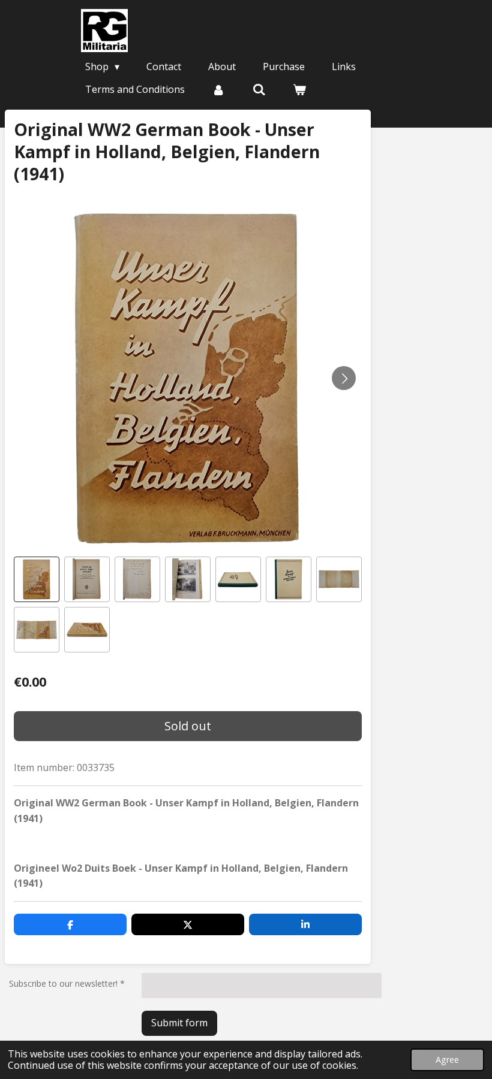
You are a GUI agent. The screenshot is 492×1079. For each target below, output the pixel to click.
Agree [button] (447, 1059)
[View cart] (299, 89)
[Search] (258, 89)
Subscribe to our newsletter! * (67, 983)
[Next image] (344, 378)
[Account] (218, 89)
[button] (36, 579)
